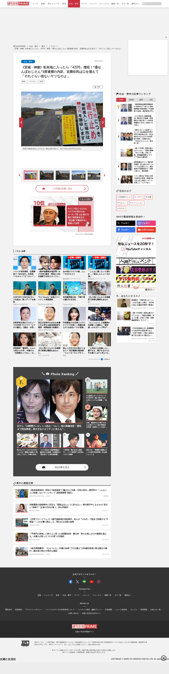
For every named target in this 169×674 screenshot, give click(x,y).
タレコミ (133, 610)
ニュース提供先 (121, 610)
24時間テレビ (124, 197)
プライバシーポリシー (33, 610)
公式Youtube (147, 230)
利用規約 (18, 610)
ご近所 (40, 81)
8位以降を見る (62, 467)
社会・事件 (74, 4)
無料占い (135, 4)
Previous (21, 122)
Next (103, 122)
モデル (122, 208)
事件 (43, 46)
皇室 (64, 4)
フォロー (125, 223)
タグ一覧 (125, 4)
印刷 (98, 87)
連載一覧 (115, 4)
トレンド (93, 4)
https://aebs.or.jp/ (94, 644)
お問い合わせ (73, 613)
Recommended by (94, 359)
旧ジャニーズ (53, 4)
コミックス (104, 4)
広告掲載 (108, 610)
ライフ (84, 4)
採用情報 (143, 610)
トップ (35, 4)
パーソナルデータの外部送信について (60, 610)
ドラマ (139, 197)
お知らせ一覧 (155, 610)
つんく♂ (122, 203)
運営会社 (8, 610)
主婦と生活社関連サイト (84, 632)
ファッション (137, 203)
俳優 (149, 197)
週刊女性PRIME (19, 46)
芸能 (43, 4)
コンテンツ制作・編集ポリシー (90, 610)
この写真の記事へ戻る (62, 188)
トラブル (52, 46)
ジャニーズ (48, 595)
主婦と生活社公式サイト (91, 613)
